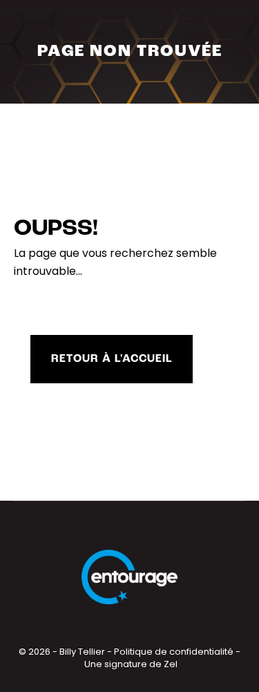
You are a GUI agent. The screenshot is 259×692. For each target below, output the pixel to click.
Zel (171, 664)
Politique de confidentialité (173, 651)
